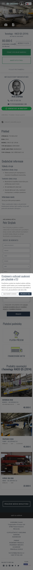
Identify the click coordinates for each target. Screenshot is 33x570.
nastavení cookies (10, 294)
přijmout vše (25, 294)
